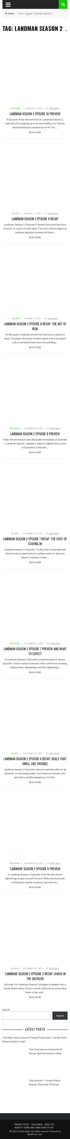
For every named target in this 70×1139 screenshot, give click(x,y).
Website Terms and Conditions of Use (34, 1127)
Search (6, 1009)
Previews (16, 108)
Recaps (16, 213)
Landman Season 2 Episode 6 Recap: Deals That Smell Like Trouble (35, 761)
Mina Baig (54, 108)
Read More (35, 132)
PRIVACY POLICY (21, 1124)
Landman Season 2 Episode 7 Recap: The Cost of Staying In (35, 541)
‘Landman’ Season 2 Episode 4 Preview (35, 868)
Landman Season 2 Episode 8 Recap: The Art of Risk (35, 326)
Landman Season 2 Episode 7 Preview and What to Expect (35, 651)
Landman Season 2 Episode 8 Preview (35, 433)
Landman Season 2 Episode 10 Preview (35, 113)
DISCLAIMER (36, 1124)
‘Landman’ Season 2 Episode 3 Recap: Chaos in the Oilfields (35, 976)
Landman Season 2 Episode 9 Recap (35, 218)
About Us (49, 1124)
